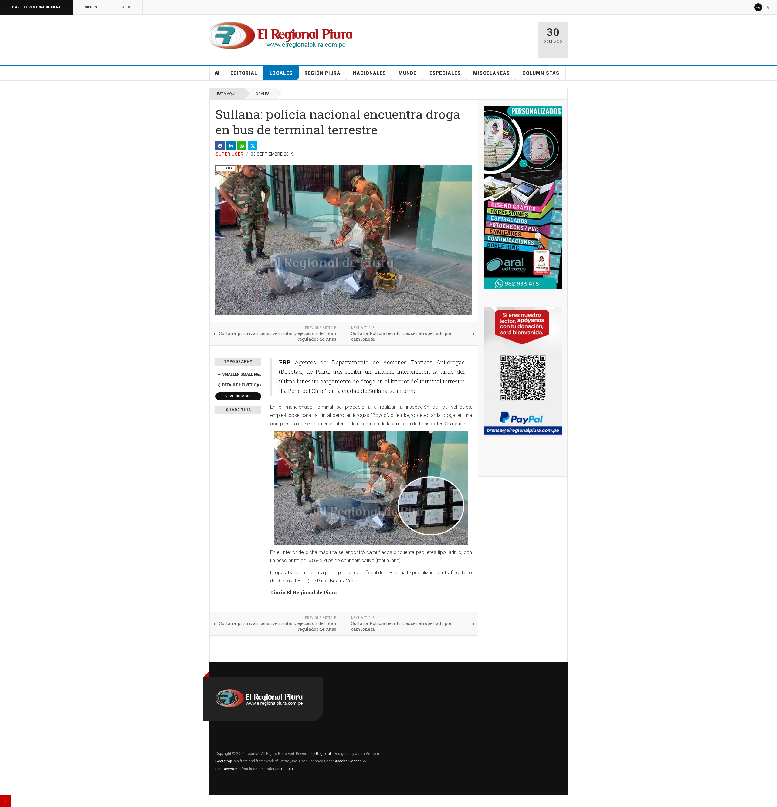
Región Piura (322, 73)
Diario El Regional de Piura (36, 7)
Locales (281, 73)
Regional (323, 753)
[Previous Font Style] (218, 385)
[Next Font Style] (257, 385)
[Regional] (280, 36)
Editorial (243, 73)
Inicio (217, 73)
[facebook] (220, 145)
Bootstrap (223, 761)
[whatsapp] (241, 145)
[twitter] (252, 145)
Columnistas (540, 73)
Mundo (408, 73)
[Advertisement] (462, 37)
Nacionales (369, 73)
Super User (229, 154)
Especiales (445, 73)
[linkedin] (231, 145)
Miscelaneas (491, 73)
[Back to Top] (5, 801)
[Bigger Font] (257, 374)
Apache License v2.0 (352, 761)
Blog (125, 7)
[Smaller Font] (218, 374)
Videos (91, 7)
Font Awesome (228, 769)
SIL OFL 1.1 (284, 769)
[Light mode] (758, 7)
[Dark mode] (768, 7)
